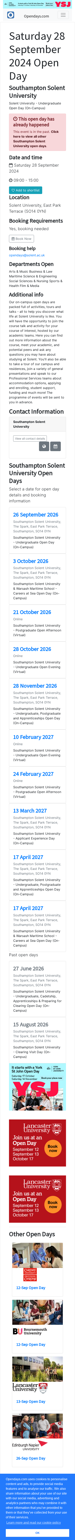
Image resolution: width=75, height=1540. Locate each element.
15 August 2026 (30, 1024)
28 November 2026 (35, 685)
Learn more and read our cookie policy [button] (33, 1522)
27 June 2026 (28, 968)
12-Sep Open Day (30, 1287)
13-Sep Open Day (30, 1401)
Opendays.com (36, 16)
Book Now (23, 239)
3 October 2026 (30, 560)
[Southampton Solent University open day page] (55, 446)
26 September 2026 (35, 514)
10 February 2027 (33, 736)
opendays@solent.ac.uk (27, 255)
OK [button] (37, 1532)
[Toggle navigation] (63, 15)
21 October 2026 (32, 612)
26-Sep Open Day (30, 1458)
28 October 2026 (32, 648)
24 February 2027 (33, 773)
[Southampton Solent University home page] (44, 446)
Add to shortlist (27, 190)
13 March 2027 (30, 810)
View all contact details (30, 438)
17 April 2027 (28, 857)
